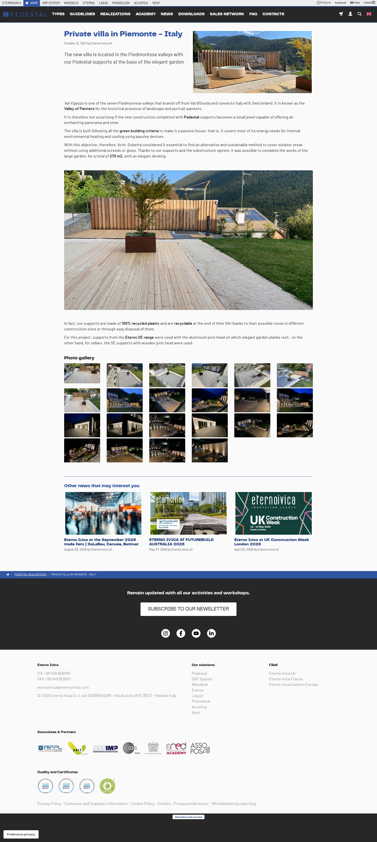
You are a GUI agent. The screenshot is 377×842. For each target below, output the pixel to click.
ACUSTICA (141, 3)
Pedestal (199, 674)
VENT (156, 3)
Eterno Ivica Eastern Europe (293, 685)
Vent (196, 713)
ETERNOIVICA (11, 3)
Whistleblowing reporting (234, 804)
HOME (34, 3)
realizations (115, 14)
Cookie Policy (142, 804)
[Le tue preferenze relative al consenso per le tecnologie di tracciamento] (21, 834)
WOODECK (71, 3)
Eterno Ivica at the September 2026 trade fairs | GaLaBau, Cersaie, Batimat (101, 542)
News (167, 14)
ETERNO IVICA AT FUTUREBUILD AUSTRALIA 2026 (181, 542)
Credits (164, 804)
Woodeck (200, 685)
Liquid (197, 696)
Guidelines (82, 14)
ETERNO (89, 3)
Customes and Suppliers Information (96, 804)
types (58, 14)
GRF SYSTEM (51, 3)
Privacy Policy (49, 804)
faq (253, 14)
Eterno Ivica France (286, 679)
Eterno (198, 690)
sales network (227, 14)
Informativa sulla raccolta (188, 817)
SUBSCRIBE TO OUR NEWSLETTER (188, 609)
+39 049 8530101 (57, 674)
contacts (273, 14)
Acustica (199, 707)
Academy (146, 14)
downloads (191, 14)
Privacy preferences (191, 804)
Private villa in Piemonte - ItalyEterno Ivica (25, 14)
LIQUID (103, 3)
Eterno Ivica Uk (282, 674)
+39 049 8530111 (58, 679)
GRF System (202, 679)
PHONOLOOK (121, 3)
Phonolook (201, 701)
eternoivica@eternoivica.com (63, 688)
